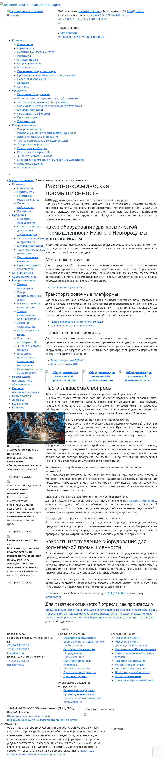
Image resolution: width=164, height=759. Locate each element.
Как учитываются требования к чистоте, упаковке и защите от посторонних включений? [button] (93, 469)
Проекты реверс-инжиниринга (134, 680)
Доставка (23, 83)
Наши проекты (26, 67)
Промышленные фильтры (33, 113)
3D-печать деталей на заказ (34, 156)
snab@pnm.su (120, 15)
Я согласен (118, 728)
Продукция (19, 90)
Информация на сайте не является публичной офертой (42, 720)
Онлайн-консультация (100, 709)
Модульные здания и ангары (63, 610)
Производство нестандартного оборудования (46, 75)
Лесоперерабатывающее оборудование (42, 102)
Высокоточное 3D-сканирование (37, 136)
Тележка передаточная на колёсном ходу (76, 321)
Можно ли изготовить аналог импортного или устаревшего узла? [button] (86, 496)
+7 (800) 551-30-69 (72, 19)
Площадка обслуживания (66, 287)
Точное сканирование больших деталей (42, 140)
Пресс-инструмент (29, 117)
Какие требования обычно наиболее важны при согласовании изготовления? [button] (94, 441)
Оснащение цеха (28, 59)
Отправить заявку (20, 476)
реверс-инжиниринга (142, 500)
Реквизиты (24, 56)
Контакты (23, 86)
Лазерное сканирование (32, 144)
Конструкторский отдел (32, 148)
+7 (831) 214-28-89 (96, 19)
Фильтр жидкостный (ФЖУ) (67, 360)
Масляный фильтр (90, 617)
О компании (25, 44)
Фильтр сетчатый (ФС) (64, 364)
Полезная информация (31, 79)
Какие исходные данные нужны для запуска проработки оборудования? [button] (90, 394)
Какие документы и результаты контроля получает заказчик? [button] (83, 518)
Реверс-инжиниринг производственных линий (46, 133)
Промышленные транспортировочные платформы (49, 106)
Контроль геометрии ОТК (33, 152)
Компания (18, 40)
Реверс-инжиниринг (25, 125)
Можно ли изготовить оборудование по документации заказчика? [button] (87, 419)
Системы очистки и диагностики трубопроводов (47, 98)
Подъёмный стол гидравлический (66, 613)
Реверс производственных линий (29, 295)
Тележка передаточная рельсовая (72, 325)
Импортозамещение (30, 163)
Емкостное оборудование (33, 94)
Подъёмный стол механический (136, 610)
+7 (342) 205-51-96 (100, 15)
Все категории (26, 121)
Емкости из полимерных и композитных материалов (50, 160)
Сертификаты (25, 48)
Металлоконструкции (30, 109)
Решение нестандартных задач (36, 71)
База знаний (20, 403)
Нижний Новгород (90, 11)
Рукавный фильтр (114, 617)
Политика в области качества (35, 52)
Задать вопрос (69, 28)
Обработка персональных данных (28, 716)
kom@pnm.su (135, 11)
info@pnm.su (53, 597)
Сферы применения (29, 63)
